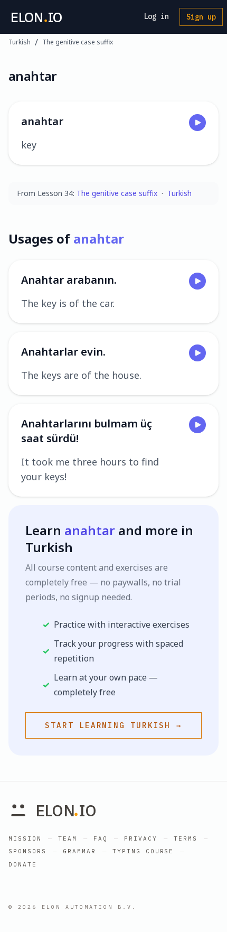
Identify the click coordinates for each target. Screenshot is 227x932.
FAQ (100, 838)
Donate (22, 864)
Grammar (79, 851)
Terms (185, 838)
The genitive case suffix (77, 42)
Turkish (19, 42)
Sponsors (27, 851)
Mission (25, 838)
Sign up (201, 17)
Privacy (140, 838)
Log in (156, 16)
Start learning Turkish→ (113, 725)
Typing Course (143, 851)
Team (67, 838)
